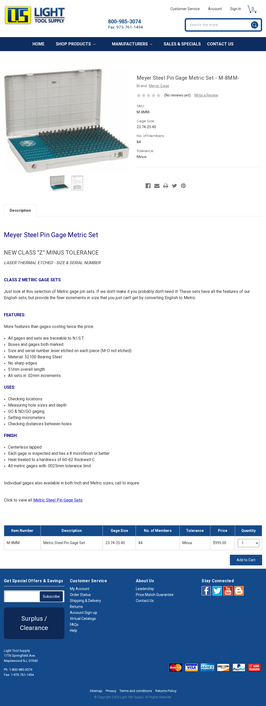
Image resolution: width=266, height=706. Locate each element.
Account (215, 9)
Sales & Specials (182, 44)
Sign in (235, 9)
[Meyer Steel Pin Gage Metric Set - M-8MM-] (59, 183)
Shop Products (74, 44)
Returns (76, 607)
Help (73, 630)
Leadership (145, 589)
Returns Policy (165, 691)
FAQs (74, 624)
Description (20, 210)
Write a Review (206, 95)
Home (38, 44)
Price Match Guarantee (155, 595)
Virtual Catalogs (83, 618)
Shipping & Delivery (85, 601)
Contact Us (220, 44)
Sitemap (96, 691)
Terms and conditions (135, 691)
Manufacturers (130, 44)
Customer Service (185, 9)
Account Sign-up (83, 613)
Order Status (80, 595)
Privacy (111, 691)
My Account (79, 589)
